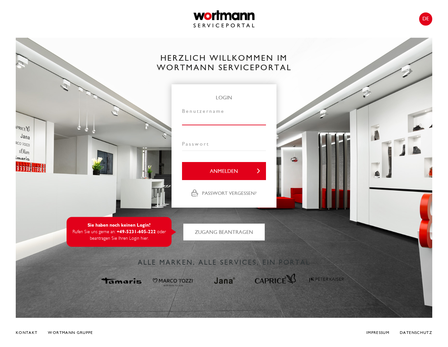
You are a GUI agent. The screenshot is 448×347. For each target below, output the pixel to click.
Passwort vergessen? (229, 193)
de (425, 18)
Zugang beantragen (224, 232)
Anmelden (224, 171)
